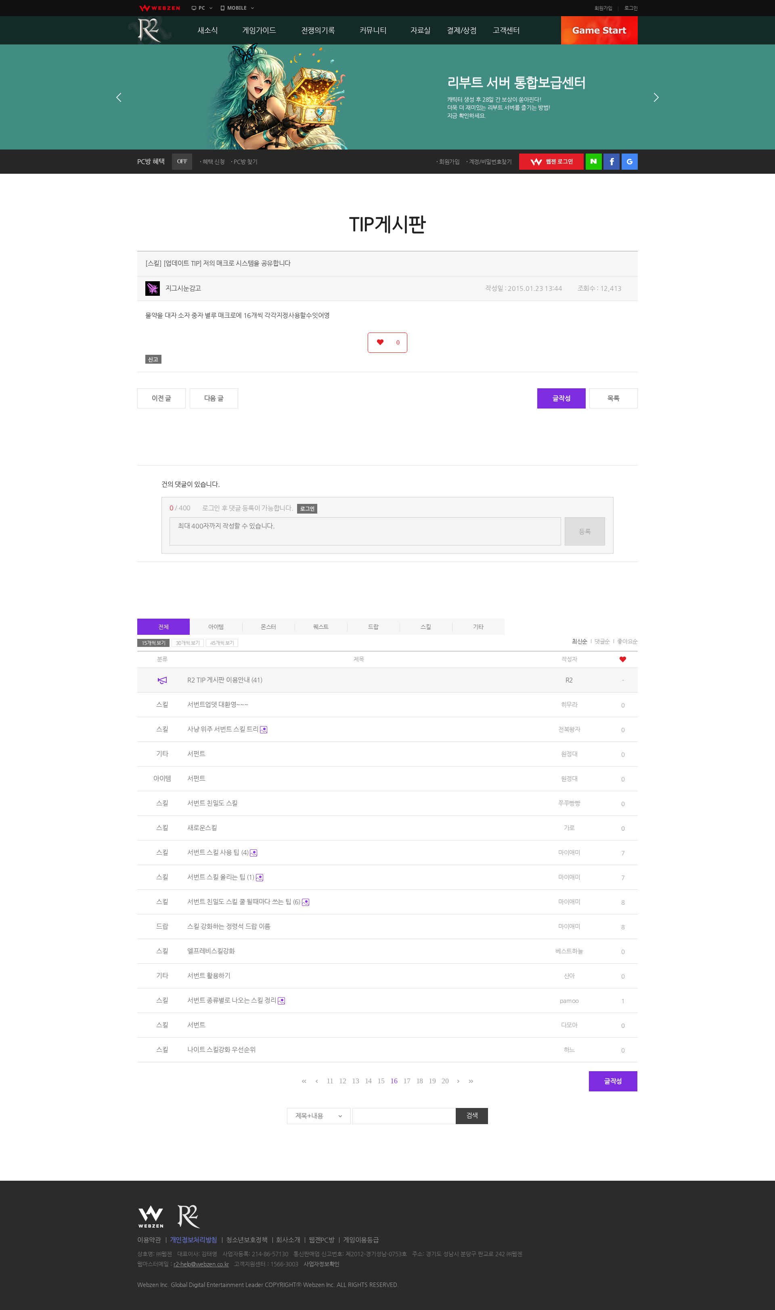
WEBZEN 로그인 (551, 162)
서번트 (196, 1025)
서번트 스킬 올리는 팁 (220, 877)
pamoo (569, 1000)
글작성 (561, 398)
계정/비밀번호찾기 (490, 161)
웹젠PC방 (322, 1240)
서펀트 (196, 754)
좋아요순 (627, 641)
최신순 (579, 641)
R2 (150, 30)
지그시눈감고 (183, 288)
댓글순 (602, 641)
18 (419, 1081)
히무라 (569, 704)
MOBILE (237, 7)
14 (368, 1081)
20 (445, 1081)
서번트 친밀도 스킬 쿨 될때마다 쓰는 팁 (243, 902)
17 (406, 1081)
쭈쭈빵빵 (569, 803)
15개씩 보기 (153, 643)
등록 (585, 531)
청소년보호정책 (247, 1240)
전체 (163, 626)
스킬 (426, 626)
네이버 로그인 (594, 162)
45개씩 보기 (222, 643)
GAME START (599, 30)
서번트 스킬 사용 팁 (217, 852)
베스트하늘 (569, 951)
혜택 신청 (214, 161)
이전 (118, 97)
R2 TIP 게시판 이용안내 (224, 680)
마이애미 (569, 852)
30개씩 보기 (188, 643)
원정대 (569, 753)
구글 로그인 (630, 162)
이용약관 (149, 1240)
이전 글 (161, 398)
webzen (159, 8)
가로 (569, 827)
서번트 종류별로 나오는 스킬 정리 (232, 1000)
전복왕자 (569, 729)
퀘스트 (321, 626)
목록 (613, 398)
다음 (656, 97)
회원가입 (603, 8)
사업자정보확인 (321, 1264)
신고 (153, 359)
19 (432, 1081)
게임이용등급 (361, 1240)
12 (342, 1081)
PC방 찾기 (245, 161)
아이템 (216, 626)
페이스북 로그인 (611, 162)
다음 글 (214, 398)
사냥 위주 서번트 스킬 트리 (223, 729)
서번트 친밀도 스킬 (212, 803)
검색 (472, 1115)
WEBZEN (150, 1216)
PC (202, 7)
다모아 (569, 1024)
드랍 (373, 626)
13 (355, 1081)
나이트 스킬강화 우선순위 (221, 1049)
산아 (569, 975)
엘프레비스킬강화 (211, 951)
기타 (478, 626)
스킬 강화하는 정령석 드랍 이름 (228, 926)
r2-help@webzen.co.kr (201, 1264)
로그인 (631, 8)
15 (380, 1081)
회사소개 (288, 1240)
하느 (569, 1049)
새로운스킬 (202, 828)
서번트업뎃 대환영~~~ (217, 704)
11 (330, 1081)
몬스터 (268, 626)
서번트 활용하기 (208, 975)
